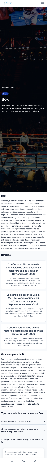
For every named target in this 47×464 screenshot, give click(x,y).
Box (12, 88)
